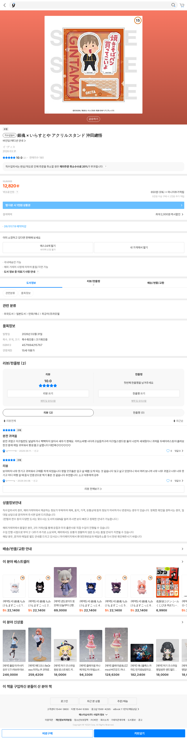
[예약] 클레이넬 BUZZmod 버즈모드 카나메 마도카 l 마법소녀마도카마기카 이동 (116, 652)
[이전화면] (4, 5)
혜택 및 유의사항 (48, 400)
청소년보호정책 (81, 719)
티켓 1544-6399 (80, 709)
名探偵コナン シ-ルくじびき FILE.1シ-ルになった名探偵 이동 (167, 589)
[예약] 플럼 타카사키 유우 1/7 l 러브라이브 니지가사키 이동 (14, 653)
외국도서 (9, 314)
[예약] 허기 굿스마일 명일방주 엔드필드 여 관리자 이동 (167, 657)
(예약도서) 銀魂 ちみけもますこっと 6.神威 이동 (142, 593)
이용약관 (49, 719)
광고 (140, 719)
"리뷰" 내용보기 (93, 470)
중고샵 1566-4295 (101, 709)
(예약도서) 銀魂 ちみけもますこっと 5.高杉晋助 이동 (116, 593)
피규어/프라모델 (51, 314)
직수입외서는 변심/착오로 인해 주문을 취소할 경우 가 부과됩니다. (54, 166)
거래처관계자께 (118, 719)
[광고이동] (173, 5)
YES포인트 (9, 192)
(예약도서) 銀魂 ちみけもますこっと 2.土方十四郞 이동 (39, 593)
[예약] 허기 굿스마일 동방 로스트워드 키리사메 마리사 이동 (65, 657)
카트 (182, 5)
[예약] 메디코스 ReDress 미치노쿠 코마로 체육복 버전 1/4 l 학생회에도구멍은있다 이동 (39, 652)
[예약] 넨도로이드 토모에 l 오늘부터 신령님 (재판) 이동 (65, 589)
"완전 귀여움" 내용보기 (93, 440)
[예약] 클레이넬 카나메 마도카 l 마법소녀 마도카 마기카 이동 (90, 653)
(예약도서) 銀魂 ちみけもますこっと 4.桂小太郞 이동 (90, 593)
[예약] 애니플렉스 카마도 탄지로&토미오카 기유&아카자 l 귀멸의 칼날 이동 (142, 660)
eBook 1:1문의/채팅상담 (125, 709)
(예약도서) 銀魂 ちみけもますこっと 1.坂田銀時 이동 (14, 593)
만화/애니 (33, 314)
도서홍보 (132, 719)
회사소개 (104, 719)
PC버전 (94, 719)
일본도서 (21, 314)
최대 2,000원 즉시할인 (168, 214)
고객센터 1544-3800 (58, 709)
